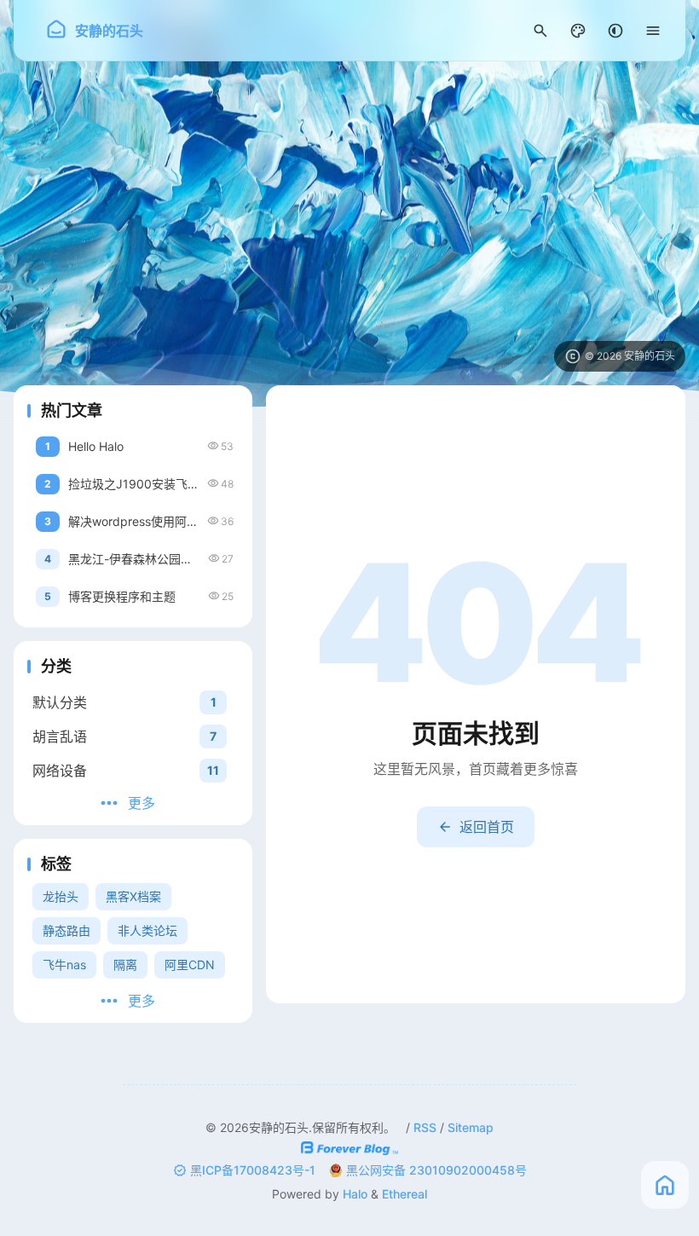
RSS (424, 1127)
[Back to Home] (665, 1185)
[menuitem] (615, 30)
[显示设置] (578, 30)
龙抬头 (60, 896)
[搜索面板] (540, 30)
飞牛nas (64, 964)
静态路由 (66, 930)
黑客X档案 (133, 896)
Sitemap (471, 1127)
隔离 (125, 964)
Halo (355, 1194)
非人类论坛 (147, 930)
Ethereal (404, 1194)
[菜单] (653, 30)
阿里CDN (190, 964)
